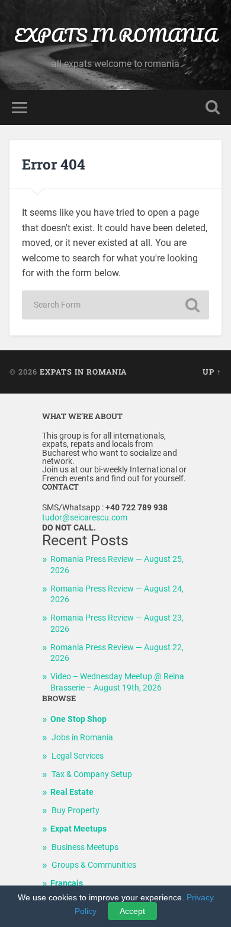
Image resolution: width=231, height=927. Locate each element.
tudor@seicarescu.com (84, 518)
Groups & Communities (94, 865)
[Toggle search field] (213, 107)
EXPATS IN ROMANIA (115, 35)
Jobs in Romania (82, 738)
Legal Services (78, 756)
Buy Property (76, 810)
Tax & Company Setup (92, 774)
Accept (132, 911)
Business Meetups (85, 847)
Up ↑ (212, 371)
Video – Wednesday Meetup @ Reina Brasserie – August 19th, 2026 (117, 682)
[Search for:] (115, 304)
